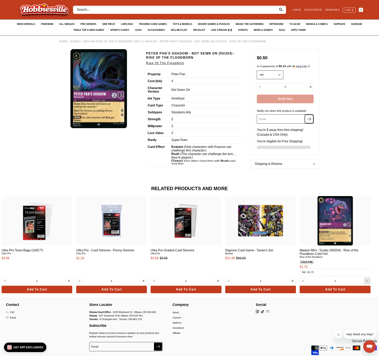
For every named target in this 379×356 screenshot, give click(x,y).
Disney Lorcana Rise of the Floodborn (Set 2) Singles (113, 41)
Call (12, 312)
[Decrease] (260, 87)
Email (13, 317)
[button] (285, 66)
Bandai (229, 253)
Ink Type (154, 98)
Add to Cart (37, 289)
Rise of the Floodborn (165, 63)
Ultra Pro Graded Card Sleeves (172, 250)
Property (154, 74)
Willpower (155, 126)
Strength (154, 119)
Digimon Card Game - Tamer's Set (249, 250)
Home (63, 41)
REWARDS (332, 9)
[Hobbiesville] (44, 10)
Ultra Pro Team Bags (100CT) (22, 250)
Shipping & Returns (268, 163)
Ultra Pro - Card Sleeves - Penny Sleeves (105, 250)
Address (177, 322)
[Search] (281, 10)
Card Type (155, 105)
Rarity (152, 140)
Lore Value (156, 133)
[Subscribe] (309, 119)
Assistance (178, 328)
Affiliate (176, 333)
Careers (177, 317)
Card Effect (156, 146)
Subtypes (155, 112)
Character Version (155, 89)
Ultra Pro (6, 253)
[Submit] (158, 346)
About (176, 312)
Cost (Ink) (155, 81)
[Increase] (311, 87)
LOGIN (296, 9)
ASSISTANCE (313, 9)
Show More (177, 163)
